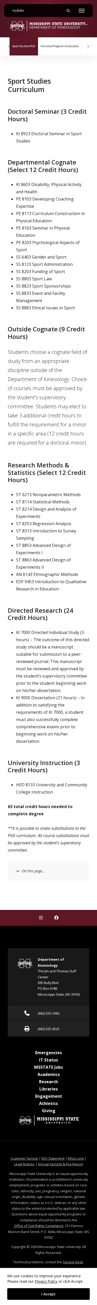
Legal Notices (24, 1164)
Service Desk (73, 1262)
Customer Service (24, 1158)
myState (20, 10)
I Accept (48, 1294)
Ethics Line (76, 1158)
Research (48, 1082)
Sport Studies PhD (25, 46)
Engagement (48, 1096)
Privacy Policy (46, 1281)
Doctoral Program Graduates (60, 46)
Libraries (48, 1089)
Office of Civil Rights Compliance (38, 1225)
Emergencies (48, 1053)
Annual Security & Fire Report (60, 1164)
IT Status (48, 1060)
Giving (48, 1111)
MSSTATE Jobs (48, 1067)
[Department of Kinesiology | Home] (48, 25)
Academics (49, 1074)
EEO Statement (52, 1158)
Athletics (48, 1103)
